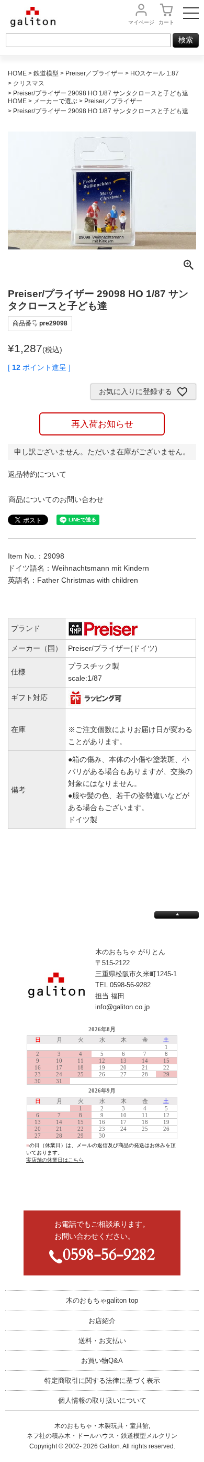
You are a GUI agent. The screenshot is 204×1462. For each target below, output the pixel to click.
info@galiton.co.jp (122, 1007)
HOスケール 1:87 (154, 73)
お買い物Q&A (102, 1361)
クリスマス (28, 83)
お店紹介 (102, 1321)
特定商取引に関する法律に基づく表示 (102, 1380)
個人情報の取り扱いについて (102, 1400)
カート (166, 22)
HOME (17, 73)
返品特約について (37, 474)
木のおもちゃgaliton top (102, 1300)
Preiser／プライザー (113, 101)
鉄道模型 (46, 73)
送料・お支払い (102, 1341)
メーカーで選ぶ (55, 101)
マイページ (141, 22)
